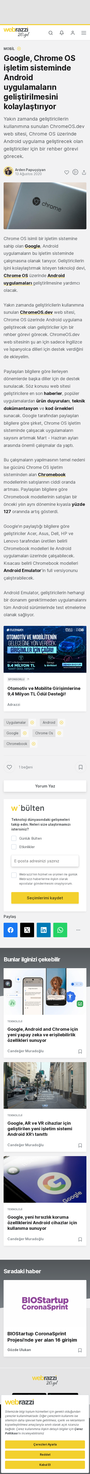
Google (12, 733)
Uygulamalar (16, 722)
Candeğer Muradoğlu (25, 1051)
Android (49, 722)
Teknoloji (14, 1021)
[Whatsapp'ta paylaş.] (61, 930)
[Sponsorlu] (45, 649)
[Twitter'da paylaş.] (28, 930)
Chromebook (16, 744)
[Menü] (83, 33)
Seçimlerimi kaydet (45, 897)
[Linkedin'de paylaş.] (45, 930)
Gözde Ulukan (19, 1350)
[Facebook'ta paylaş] (12, 930)
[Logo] (17, 32)
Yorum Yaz (45, 786)
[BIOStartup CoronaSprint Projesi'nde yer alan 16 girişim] (45, 1303)
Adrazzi (13, 704)
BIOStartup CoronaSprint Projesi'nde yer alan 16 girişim (42, 1337)
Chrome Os (44, 733)
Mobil (9, 49)
